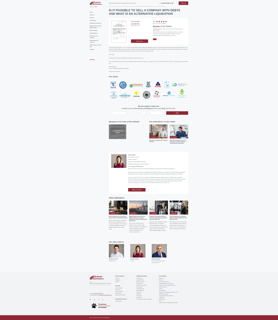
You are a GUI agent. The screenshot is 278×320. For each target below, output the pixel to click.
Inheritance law (162, 299)
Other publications (116, 198)
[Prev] (154, 39)
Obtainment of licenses (95, 23)
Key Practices (139, 278)
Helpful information (140, 280)
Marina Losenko (134, 258)
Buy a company (93, 30)
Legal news (138, 292)
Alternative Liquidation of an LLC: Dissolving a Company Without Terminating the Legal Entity (178, 142)
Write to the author (136, 189)
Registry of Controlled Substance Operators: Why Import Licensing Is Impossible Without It (158, 218)
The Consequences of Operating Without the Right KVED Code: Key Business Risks (178, 218)
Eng (96, 6)
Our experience (139, 286)
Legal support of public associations (166, 283)
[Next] (155, 39)
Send (177, 113)
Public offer (138, 293)
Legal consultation (119, 288)
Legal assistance (162, 290)
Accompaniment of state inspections (166, 295)
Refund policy (139, 297)
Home (91, 12)
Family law (161, 280)
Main (110, 6)
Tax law (160, 300)
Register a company (119, 291)
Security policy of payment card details (144, 299)
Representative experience (128, 6)
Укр (90, 6)
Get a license (117, 289)
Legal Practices (93, 33)
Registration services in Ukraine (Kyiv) (95, 26)
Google (164, 23)
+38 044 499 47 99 (167, 3)
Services (112, 122)
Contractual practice (163, 286)
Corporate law (162, 297)
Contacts (92, 49)
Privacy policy (139, 295)
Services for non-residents (94, 36)
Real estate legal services (164, 281)
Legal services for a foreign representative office (168, 302)
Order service (139, 41)
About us (92, 14)
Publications (117, 280)
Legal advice (93, 20)
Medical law (161, 278)
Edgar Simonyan (156, 258)
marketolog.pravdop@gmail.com (105, 295)
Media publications (140, 290)
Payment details (118, 301)
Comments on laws (140, 288)
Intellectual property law (163, 293)
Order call (92, 59)
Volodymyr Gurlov (113, 258)
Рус (93, 6)
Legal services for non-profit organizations (167, 285)
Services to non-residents (120, 294)
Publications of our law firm (95, 45)
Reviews (92, 17)
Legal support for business (94, 41)
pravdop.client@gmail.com (137, 166)
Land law (161, 288)
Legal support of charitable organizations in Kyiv (168, 292)
